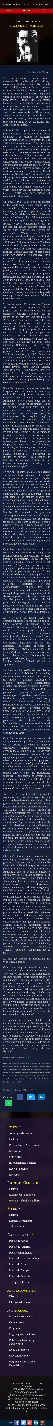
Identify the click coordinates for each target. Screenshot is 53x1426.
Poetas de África (18, 1240)
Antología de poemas (21, 1133)
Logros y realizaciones (22, 1334)
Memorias (15, 1150)
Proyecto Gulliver (22, 1182)
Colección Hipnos (19, 1355)
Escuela (13, 1208)
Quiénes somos (18, 1322)
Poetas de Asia (17, 1264)
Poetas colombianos (20, 1252)
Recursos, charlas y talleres (25, 1200)
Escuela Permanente (20, 1220)
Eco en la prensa (18, 1168)
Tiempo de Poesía (19, 1282)
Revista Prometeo (21, 1290)
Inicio (9, 11)
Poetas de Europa (19, 1270)
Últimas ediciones (19, 1302)
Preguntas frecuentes (21, 1316)
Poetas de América (20, 1246)
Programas (15, 1328)
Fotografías (15, 1156)
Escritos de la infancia (22, 1194)
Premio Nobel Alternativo (24, 1144)
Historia (14, 1138)
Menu (27, 11)
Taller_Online (17, 1226)
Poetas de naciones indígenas (26, 1258)
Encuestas (15, 1174)
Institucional (18, 1310)
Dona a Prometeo (19, 1349)
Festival (13, 1127)
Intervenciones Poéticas (22, 1162)
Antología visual (21, 1235)
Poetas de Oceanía (19, 1276)
